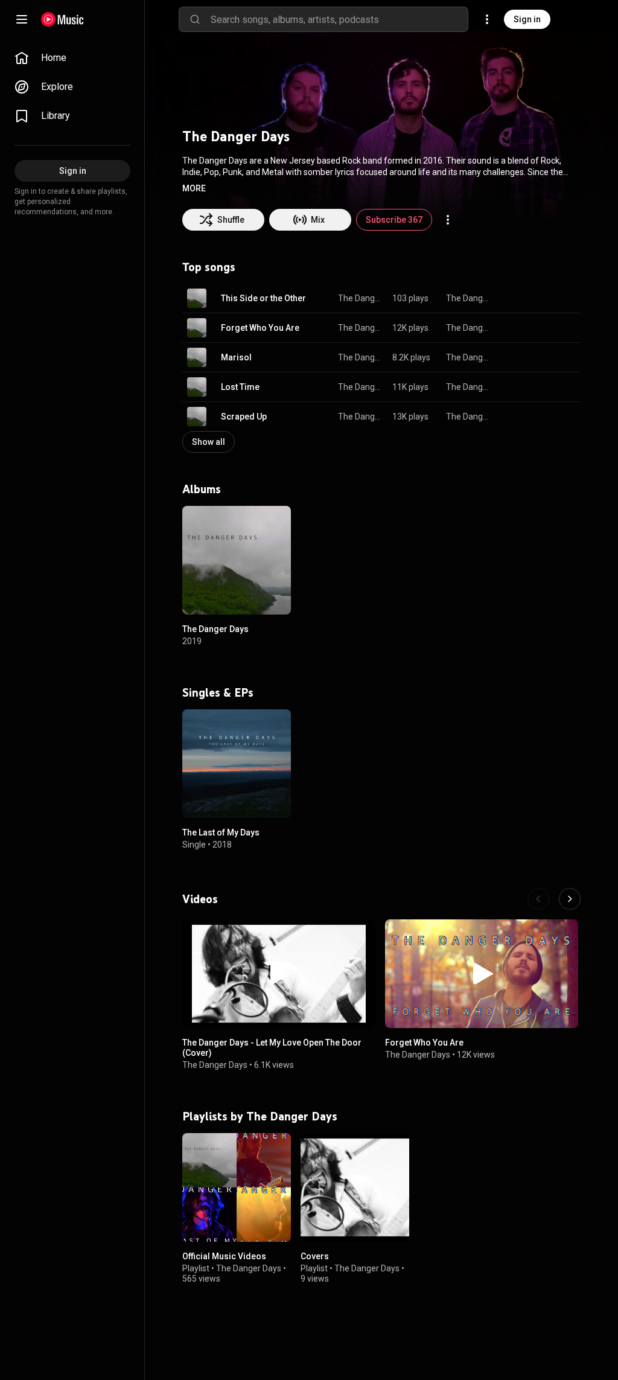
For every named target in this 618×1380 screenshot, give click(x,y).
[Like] (510, 298)
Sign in (527, 19)
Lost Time (240, 387)
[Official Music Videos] (236, 1187)
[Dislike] (533, 298)
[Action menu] (448, 220)
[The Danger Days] (236, 560)
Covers (315, 1256)
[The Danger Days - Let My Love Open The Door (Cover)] (278, 973)
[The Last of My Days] (236, 763)
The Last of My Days (221, 832)
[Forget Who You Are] (481, 973)
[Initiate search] (195, 19)
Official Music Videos (224, 1256)
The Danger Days (360, 298)
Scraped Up (244, 416)
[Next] (569, 898)
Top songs (208, 267)
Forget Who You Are (260, 328)
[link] (72, 57)
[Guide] (21, 19)
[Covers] (355, 1187)
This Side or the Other (263, 298)
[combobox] (339, 19)
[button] (194, 188)
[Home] (62, 19)
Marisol (236, 357)
